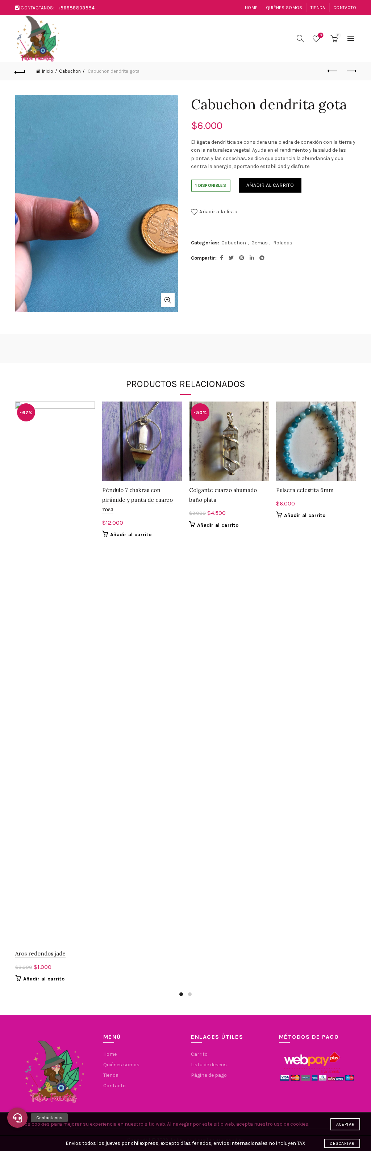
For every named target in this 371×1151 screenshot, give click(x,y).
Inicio (47, 71)
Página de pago (209, 1075)
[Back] (20, 71)
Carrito (199, 1054)
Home (251, 7)
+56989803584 (76, 7)
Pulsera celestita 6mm (305, 490)
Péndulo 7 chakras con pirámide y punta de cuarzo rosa (137, 500)
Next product (351, 71)
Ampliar (168, 300)
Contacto (344, 7)
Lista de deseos (321, 35)
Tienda (317, 7)
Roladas (282, 243)
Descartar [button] (342, 1143)
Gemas (259, 243)
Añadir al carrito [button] (43, 979)
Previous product (333, 71)
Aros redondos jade (40, 953)
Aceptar (345, 1124)
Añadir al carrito (270, 185)
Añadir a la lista (218, 211)
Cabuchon (70, 71)
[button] (17, 1118)
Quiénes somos (284, 7)
